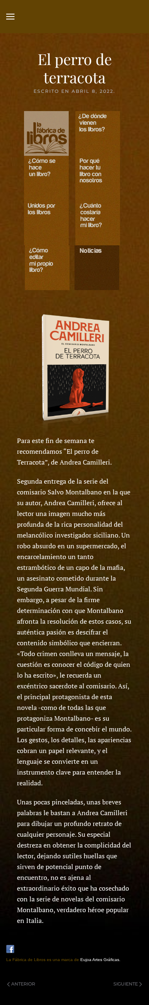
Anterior (23, 984)
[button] (10, 16)
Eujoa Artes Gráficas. (100, 959)
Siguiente (125, 984)
